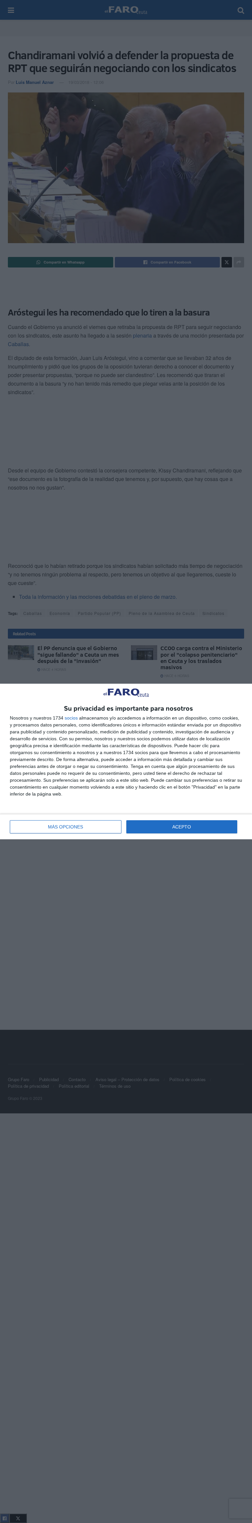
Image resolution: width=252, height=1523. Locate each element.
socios (71, 718)
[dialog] (126, 761)
